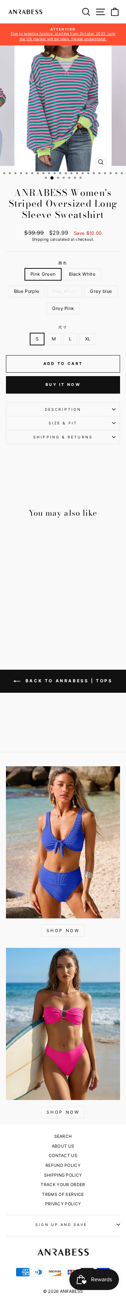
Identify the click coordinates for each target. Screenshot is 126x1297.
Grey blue (101, 291)
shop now (63, 1112)
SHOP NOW (63, 930)
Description (63, 409)
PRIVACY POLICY (63, 1203)
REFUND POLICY (63, 1165)
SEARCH (63, 1136)
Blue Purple (27, 291)
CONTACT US (63, 1155)
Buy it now (63, 384)
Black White (82, 274)
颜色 (63, 263)
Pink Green (43, 274)
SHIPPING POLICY (63, 1175)
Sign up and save (61, 1224)
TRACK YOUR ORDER (63, 1184)
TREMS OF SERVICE (63, 1194)
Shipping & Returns (63, 437)
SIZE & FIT (63, 423)
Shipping (40, 239)
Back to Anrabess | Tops (67, 680)
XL (88, 338)
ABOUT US (63, 1146)
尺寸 (63, 327)
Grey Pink (63, 308)
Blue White (64, 291)
